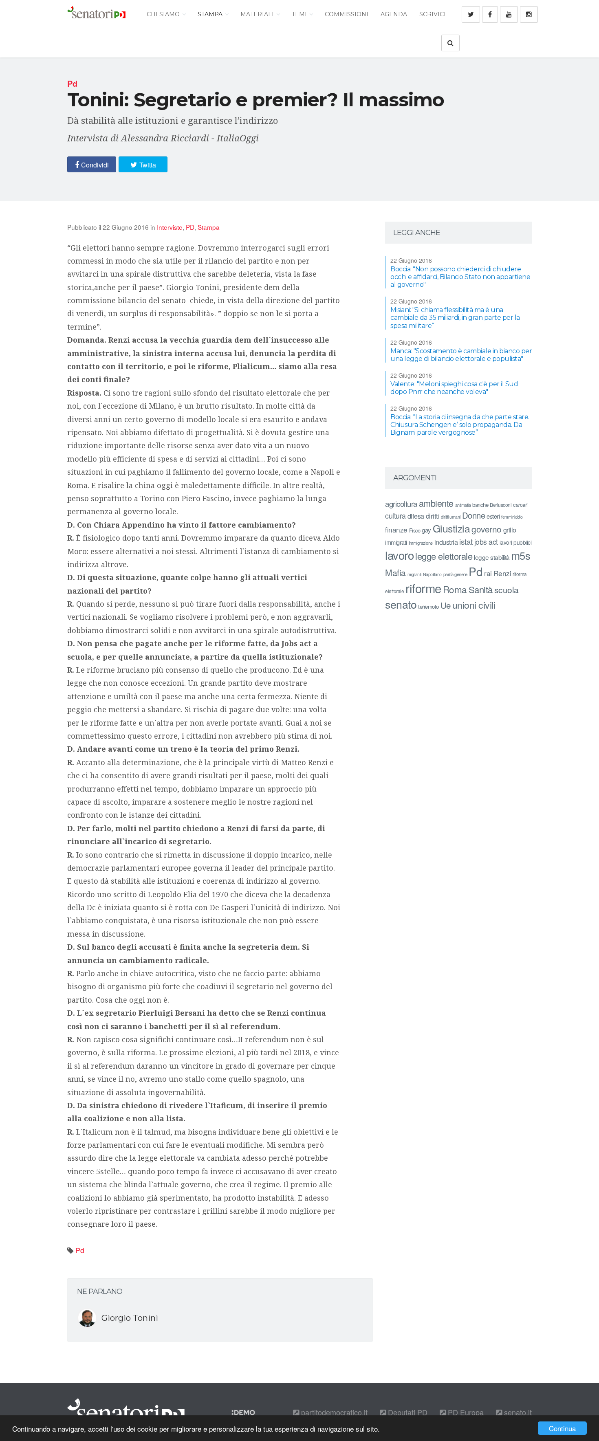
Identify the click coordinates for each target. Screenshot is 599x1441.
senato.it (517, 1412)
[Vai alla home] (96, 14)
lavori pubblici (516, 542)
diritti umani (450, 517)
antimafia (463, 505)
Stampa (211, 14)
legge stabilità (492, 556)
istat (466, 541)
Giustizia (451, 528)
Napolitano (432, 574)
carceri (520, 504)
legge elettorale (443, 556)
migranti (414, 574)
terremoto (428, 606)
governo (486, 529)
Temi (300, 14)
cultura (395, 515)
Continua (562, 1428)
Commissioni (346, 14)
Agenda (394, 14)
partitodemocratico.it (333, 1412)
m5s (521, 555)
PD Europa (465, 1412)
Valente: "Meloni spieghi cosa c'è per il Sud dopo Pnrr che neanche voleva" (454, 388)
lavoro (399, 555)
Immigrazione (421, 542)
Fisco (415, 530)
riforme (423, 587)
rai (488, 573)
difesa (415, 516)
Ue (445, 605)
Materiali (257, 14)
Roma (455, 589)
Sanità (481, 589)
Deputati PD (406, 1412)
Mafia (395, 572)
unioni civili (473, 605)
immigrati (396, 542)
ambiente (436, 503)
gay (426, 530)
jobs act (486, 542)
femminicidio (511, 517)
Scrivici (432, 14)
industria (446, 542)
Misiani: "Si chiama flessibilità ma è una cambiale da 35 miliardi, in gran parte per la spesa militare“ (455, 317)
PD (190, 226)
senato (400, 604)
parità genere (455, 574)
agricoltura (401, 503)
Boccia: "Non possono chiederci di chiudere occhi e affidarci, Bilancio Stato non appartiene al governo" (460, 276)
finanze (396, 529)
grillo (509, 530)
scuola (506, 589)
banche (480, 504)
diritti (433, 516)
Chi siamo (164, 14)
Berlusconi (500, 504)
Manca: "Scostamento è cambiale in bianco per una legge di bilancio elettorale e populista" (461, 355)
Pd (79, 1250)
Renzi (502, 573)
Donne (473, 515)
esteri (493, 516)
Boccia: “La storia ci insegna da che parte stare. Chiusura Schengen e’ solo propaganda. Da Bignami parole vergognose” (459, 424)
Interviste (170, 226)
